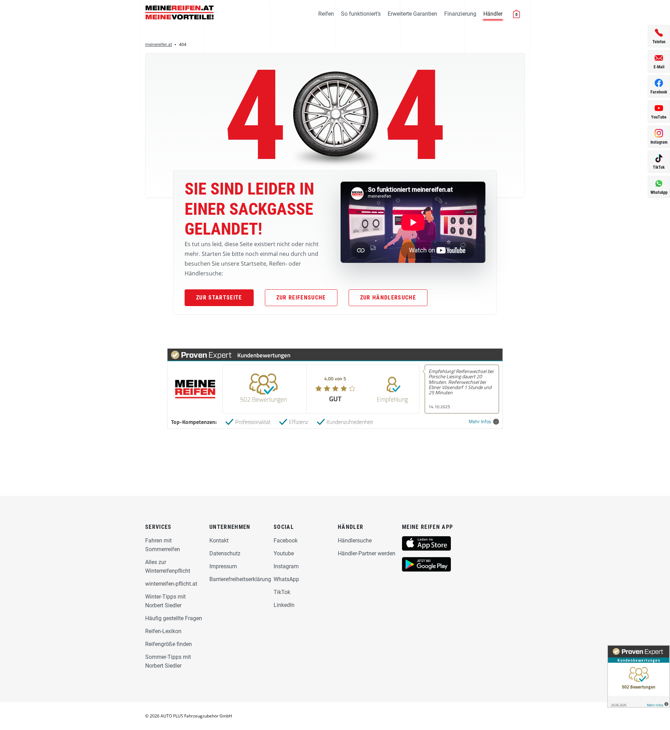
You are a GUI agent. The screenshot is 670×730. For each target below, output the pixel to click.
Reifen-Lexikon (163, 631)
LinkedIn (284, 605)
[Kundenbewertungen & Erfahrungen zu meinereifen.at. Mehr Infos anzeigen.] (638, 676)
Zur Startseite (219, 297)
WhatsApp (286, 579)
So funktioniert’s (361, 13)
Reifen (326, 13)
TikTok (282, 592)
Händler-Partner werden (366, 553)
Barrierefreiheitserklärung (240, 579)
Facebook (286, 540)
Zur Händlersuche (388, 297)
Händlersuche (355, 540)
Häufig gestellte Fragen (173, 618)
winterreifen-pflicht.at (171, 583)
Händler (492, 13)
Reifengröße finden (168, 644)
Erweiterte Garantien (412, 13)
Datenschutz (224, 553)
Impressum (223, 566)
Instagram (286, 566)
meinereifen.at (158, 44)
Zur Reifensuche (301, 297)
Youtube (284, 553)
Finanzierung (460, 13)
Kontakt (219, 540)
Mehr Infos (480, 422)
